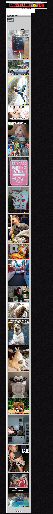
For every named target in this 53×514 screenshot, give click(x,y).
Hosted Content (24, 8)
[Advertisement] (26, 11)
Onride (27, 8)
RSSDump (29, 8)
